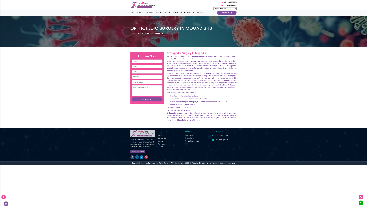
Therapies (175, 12)
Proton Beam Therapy (192, 141)
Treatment (159, 12)
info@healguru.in (230, 5)
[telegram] (4, 196)
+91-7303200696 (230, 2)
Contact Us (200, 12)
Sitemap (161, 141)
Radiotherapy (189, 135)
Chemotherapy (190, 138)
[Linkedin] (4, 196)
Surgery (167, 12)
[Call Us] (361, 197)
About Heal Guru (138, 152)
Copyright (135, 163)
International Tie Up (187, 12)
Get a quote (226, 13)
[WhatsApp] (361, 203)
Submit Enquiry (147, 99)
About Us (140, 12)
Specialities (149, 12)
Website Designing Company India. (223, 163)
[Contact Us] (6, 203)
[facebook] (4, 196)
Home (133, 12)
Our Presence (162, 144)
